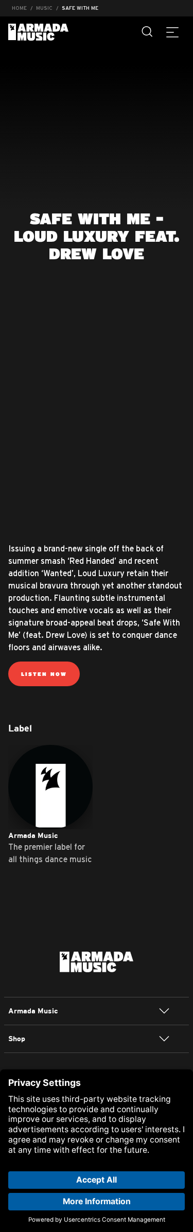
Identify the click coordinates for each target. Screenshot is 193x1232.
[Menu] (172, 32)
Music (44, 8)
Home (19, 8)
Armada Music (38, 32)
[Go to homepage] (96, 961)
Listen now (44, 674)
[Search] (147, 32)
